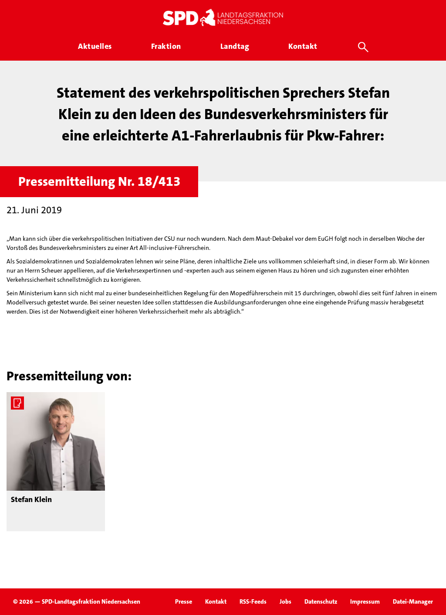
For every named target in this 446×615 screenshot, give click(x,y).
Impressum (365, 601)
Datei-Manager (413, 601)
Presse (183, 601)
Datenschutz (320, 601)
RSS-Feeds (253, 601)
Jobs (285, 601)
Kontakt (215, 601)
